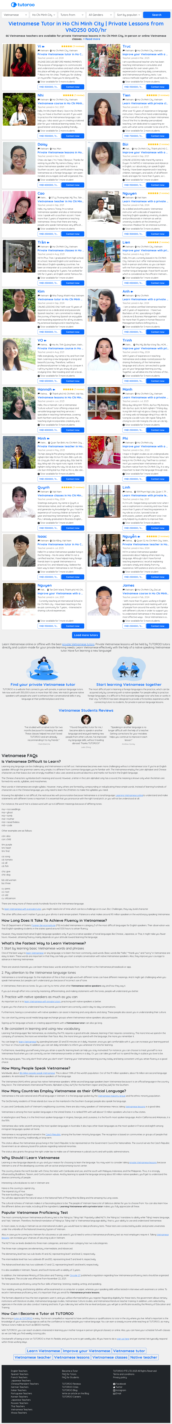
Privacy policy (120, 1377)
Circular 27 (75, 1275)
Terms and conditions (123, 1374)
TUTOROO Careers (71, 1396)
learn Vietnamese (35, 953)
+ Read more (91, 39)
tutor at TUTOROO (23, 1318)
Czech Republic (53, 1134)
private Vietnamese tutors (78, 644)
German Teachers (19, 1387)
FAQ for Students (70, 1377)
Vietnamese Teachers (21, 1409)
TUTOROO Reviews (71, 1383)
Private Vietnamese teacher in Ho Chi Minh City (69, 446)
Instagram (120, 1390)
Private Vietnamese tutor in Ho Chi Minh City (67, 54)
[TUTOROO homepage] (23, 4)
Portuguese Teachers (21, 1393)
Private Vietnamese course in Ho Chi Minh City (68, 348)
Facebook (120, 1383)
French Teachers (19, 1377)
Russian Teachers (19, 1403)
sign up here (123, 1338)
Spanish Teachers (19, 1374)
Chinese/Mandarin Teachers (25, 1383)
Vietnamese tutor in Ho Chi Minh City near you (68, 299)
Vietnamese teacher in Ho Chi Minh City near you (70, 201)
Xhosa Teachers (19, 1412)
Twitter (118, 1387)
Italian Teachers (18, 1390)
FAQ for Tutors (69, 1374)
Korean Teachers (19, 1396)
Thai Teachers (18, 1406)
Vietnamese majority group (111, 1096)
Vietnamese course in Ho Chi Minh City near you (69, 103)
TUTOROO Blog (69, 1390)
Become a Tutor (70, 1371)
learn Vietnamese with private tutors (42, 1001)
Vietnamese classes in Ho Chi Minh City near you (69, 495)
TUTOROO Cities (70, 1387)
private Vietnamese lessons (143, 1162)
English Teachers (19, 1371)
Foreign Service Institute (43, 925)
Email (118, 1393)
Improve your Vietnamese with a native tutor (67, 593)
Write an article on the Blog (75, 1393)
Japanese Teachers (21, 1380)
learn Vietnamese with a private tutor (22, 909)
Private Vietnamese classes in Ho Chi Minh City (68, 250)
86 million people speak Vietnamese (37, 1073)
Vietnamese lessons (135, 1106)
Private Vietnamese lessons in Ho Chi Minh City (68, 152)
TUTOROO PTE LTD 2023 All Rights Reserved (135, 1371)
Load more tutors (86, 635)
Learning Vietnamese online (129, 795)
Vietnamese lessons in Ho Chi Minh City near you (69, 397)
